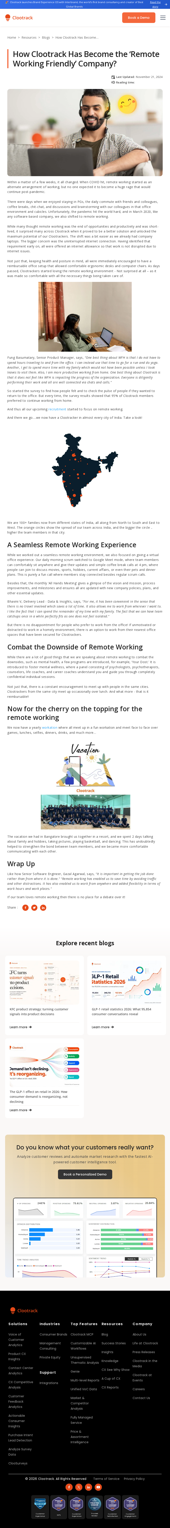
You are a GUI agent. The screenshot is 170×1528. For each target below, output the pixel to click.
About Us (139, 1334)
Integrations (49, 1383)
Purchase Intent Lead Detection (20, 1438)
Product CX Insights (17, 1356)
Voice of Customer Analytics (16, 1339)
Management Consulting (50, 1346)
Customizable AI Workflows (83, 1346)
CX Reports (110, 1387)
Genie (75, 1371)
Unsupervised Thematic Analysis (85, 1360)
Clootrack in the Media (145, 1363)
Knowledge (110, 1361)
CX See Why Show (115, 1370)
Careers (139, 1389)
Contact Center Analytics (20, 1370)
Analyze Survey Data (20, 1452)
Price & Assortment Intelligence (80, 1436)
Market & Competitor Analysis (80, 1403)
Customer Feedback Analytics (16, 1401)
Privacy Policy (134, 1479)
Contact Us (141, 1398)
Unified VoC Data (84, 1389)
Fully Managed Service (82, 1420)
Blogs (46, 37)
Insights (107, 1352)
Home (11, 37)
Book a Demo (139, 17)
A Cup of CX (111, 1378)
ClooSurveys (17, 1463)
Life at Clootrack (145, 1343)
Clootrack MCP (82, 1334)
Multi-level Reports (85, 1380)
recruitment (57, 409)
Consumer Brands (53, 1334)
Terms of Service (106, 1479)
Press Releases (144, 1352)
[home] (19, 17)
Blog (105, 1334)
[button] (162, 17)
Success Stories (114, 1343)
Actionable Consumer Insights (16, 1420)
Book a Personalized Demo (85, 1174)
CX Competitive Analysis (20, 1385)
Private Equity (50, 1357)
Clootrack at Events (142, 1378)
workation (50, 727)
